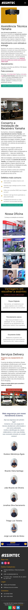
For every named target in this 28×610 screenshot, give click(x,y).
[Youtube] (8, 563)
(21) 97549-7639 (11, 74)
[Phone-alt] (14, 607)
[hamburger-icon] (25, 3)
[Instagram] (5, 563)
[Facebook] (2, 563)
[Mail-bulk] (18, 607)
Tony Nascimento (18, 604)
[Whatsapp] (10, 607)
